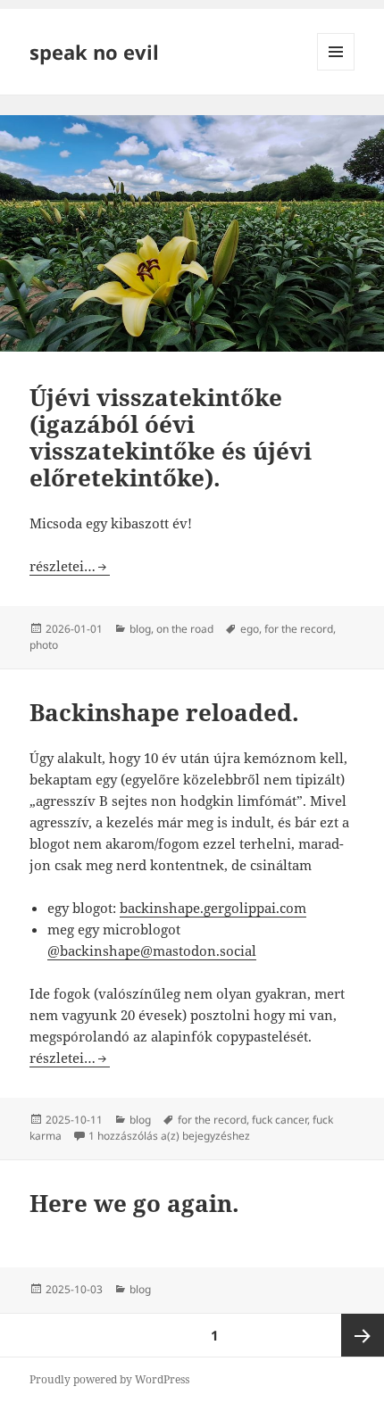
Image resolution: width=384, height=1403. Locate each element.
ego (249, 628)
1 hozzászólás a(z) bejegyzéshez (169, 1135)
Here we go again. (134, 1203)
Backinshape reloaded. (164, 712)
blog (140, 628)
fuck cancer (279, 1119)
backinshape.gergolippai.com (213, 908)
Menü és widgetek (336, 70)
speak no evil (94, 51)
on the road (184, 628)
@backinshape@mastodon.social (151, 950)
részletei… (69, 566)
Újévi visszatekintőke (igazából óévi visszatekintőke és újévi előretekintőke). (170, 437)
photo (43, 644)
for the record (298, 628)
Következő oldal (362, 1335)
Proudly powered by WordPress (109, 1379)
